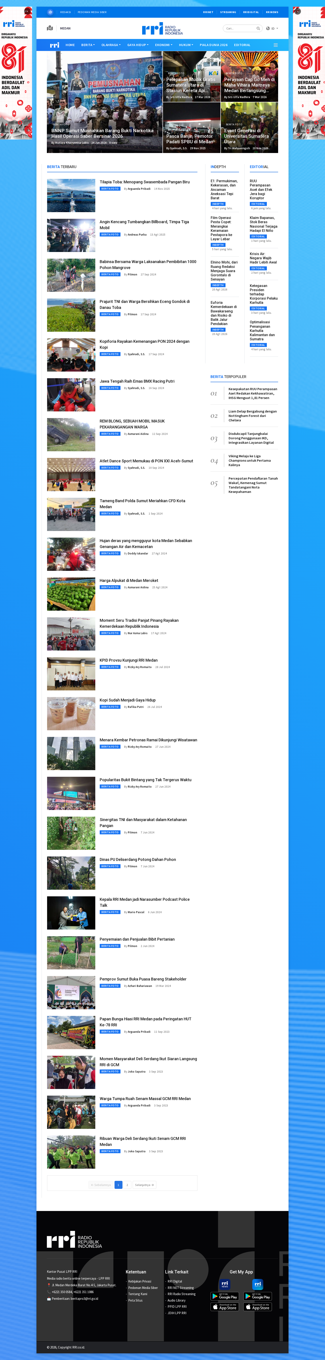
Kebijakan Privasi (139, 1281)
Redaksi (65, 12)
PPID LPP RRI (177, 1306)
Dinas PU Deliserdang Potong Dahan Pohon (138, 859)
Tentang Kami (137, 1294)
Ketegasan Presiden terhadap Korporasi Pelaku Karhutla (264, 294)
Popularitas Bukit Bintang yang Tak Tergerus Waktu (145, 779)
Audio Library (176, 1300)
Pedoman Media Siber (92, 12)
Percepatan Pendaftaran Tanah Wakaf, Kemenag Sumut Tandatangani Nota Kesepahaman (253, 485)
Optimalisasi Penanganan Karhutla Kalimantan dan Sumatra (262, 330)
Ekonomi (162, 45)
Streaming (228, 12)
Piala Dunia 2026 (214, 45)
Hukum (185, 45)
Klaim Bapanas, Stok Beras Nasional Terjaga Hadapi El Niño (263, 224)
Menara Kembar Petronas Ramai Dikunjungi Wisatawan (148, 740)
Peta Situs (135, 1300)
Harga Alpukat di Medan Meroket (129, 580)
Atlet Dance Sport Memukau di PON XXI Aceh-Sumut (146, 461)
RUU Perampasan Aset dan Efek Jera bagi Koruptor (261, 189)
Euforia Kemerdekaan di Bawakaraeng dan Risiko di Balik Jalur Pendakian (224, 313)
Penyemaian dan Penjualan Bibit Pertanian (137, 939)
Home (70, 45)
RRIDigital (251, 12)
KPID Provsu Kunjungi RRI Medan (129, 660)
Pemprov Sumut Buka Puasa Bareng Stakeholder (143, 979)
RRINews (272, 12)
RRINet (208, 12)
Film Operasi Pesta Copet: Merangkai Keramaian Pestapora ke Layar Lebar (221, 228)
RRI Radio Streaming (182, 1294)
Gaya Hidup (136, 45)
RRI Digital (175, 1281)
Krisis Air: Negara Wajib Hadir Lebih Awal (263, 258)
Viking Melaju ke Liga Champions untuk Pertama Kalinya (250, 460)
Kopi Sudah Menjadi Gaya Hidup (128, 700)
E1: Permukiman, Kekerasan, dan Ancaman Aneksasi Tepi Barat (224, 189)
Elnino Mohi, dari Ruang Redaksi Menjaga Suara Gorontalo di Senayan (224, 270)
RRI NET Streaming (181, 1288)
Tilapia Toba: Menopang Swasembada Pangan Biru (145, 182)
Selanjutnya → (144, 1185)
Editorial (242, 45)
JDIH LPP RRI (177, 1313)
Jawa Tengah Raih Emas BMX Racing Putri (137, 381)
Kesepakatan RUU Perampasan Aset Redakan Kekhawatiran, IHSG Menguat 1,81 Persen (253, 393)
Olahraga (109, 45)
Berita (86, 45)
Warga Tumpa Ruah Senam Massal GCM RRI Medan (145, 1098)
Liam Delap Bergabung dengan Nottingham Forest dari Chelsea (253, 415)
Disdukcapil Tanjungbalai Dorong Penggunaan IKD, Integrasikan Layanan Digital (251, 438)
